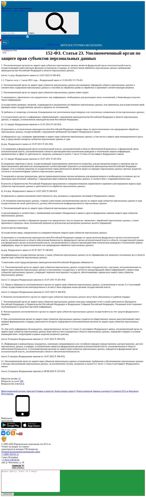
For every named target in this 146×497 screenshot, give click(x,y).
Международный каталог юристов (18, 391)
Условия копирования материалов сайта (20, 452)
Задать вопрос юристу (65, 391)
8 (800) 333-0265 (53, 45)
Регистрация (7, 394)
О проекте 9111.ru (119, 391)
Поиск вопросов (84, 391)
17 (19, 378)
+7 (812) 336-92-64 (10, 460)
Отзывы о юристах (44, 391)
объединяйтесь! (25, 8)
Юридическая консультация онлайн (16, 11)
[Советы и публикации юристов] (4, 6)
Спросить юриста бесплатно (13, 38)
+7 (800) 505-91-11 (10, 454)
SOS (4, 53)
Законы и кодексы (101, 391)
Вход (5, 42)
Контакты (133, 391)
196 (21, 381)
